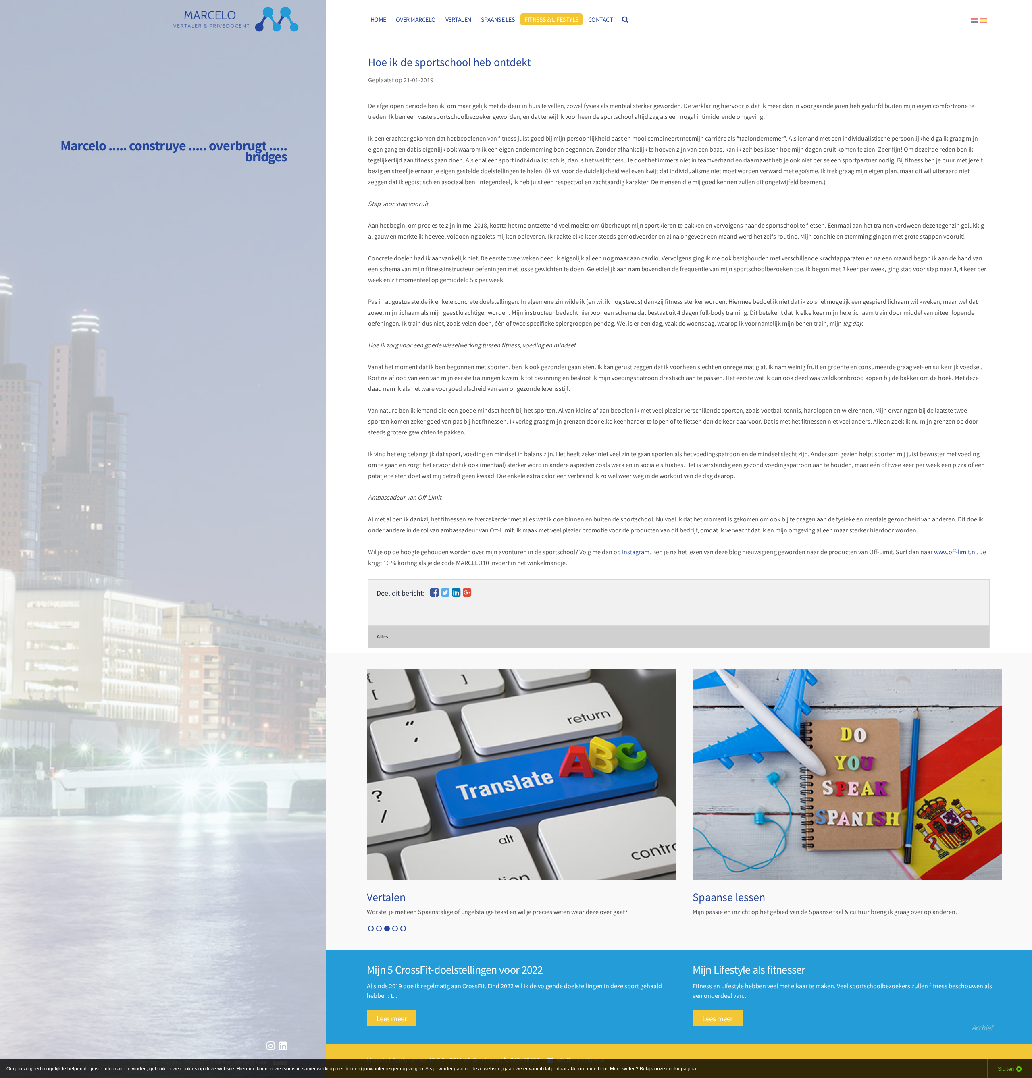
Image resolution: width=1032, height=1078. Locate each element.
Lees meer (392, 1018)
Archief (982, 1027)
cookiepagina (681, 1069)
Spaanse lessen (729, 897)
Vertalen (386, 897)
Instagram (635, 552)
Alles (382, 637)
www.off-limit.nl (955, 552)
